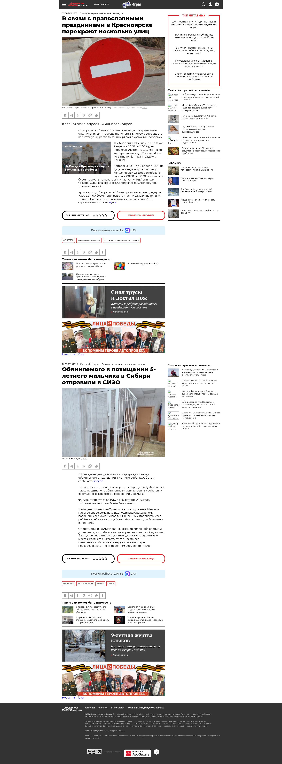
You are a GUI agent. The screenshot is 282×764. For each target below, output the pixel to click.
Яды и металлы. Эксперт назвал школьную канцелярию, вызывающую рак (198, 129)
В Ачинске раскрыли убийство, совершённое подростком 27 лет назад (194, 37)
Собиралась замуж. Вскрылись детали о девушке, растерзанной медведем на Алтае (198, 404)
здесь (112, 202)
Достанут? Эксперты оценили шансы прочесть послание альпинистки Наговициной (201, 415)
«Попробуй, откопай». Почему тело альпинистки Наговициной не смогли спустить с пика (200, 372)
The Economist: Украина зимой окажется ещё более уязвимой (196, 190)
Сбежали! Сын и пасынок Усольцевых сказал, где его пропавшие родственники (201, 140)
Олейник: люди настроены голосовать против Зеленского (197, 168)
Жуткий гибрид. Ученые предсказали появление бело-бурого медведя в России (201, 426)
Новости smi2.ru (73, 354)
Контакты (90, 708)
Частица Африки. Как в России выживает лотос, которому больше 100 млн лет (200, 394)
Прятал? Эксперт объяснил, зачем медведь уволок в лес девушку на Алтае (199, 383)
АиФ (144, 107)
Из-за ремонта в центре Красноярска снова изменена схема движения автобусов (91, 277)
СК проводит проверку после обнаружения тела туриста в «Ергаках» (91, 609)
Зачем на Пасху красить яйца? (143, 263)
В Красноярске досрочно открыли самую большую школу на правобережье (92, 620)
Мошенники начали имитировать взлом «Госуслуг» (198, 201)
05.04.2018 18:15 (69, 13)
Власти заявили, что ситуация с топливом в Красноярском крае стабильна (194, 76)
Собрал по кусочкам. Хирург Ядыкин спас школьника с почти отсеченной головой (201, 97)
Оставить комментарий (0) (141, 215)
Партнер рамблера (113, 752)
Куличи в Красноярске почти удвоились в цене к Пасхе (91, 264)
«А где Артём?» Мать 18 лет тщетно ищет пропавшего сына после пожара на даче (199, 108)
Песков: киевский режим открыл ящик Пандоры (197, 179)
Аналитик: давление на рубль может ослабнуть (199, 211)
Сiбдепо (97, 481)
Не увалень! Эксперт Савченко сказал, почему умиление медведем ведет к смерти (194, 63)
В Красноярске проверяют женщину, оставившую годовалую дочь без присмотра (145, 620)
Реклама (102, 708)
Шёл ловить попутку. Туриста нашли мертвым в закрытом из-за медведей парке (193, 24)
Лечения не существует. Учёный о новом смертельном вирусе (199, 117)
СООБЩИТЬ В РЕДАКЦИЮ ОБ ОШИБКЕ (146, 708)
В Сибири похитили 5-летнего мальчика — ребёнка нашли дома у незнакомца (194, 50)
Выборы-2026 (117, 708)
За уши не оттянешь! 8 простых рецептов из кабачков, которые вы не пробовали (201, 151)
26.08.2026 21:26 (70, 364)
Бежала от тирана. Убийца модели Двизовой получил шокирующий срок (141, 609)
